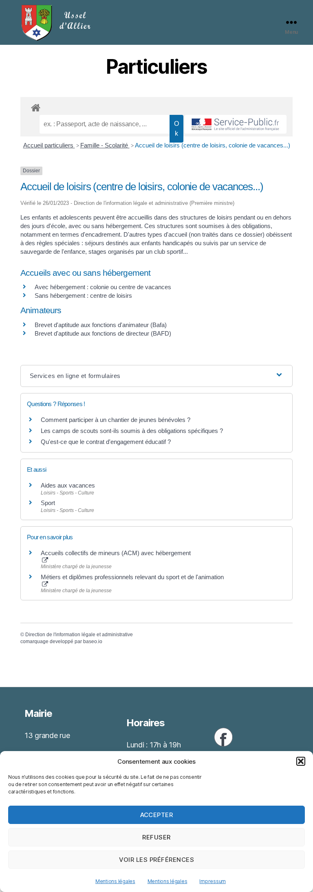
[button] (301, 761)
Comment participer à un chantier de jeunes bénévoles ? (115, 419)
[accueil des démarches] (156, 106)
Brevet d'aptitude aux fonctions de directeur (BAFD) (103, 333)
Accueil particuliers (49, 145)
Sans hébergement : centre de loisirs (83, 295)
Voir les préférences (156, 859)
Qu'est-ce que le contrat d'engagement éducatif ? (106, 441)
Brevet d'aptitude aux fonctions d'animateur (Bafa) (101, 324)
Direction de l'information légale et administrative (79, 634)
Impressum (212, 881)
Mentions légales (115, 881)
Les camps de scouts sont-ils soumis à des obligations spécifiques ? (132, 430)
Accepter (156, 815)
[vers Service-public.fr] (236, 124)
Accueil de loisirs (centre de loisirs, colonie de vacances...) (212, 145)
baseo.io (92, 641)
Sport (48, 502)
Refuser (156, 837)
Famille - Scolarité (105, 145)
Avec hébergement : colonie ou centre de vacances (103, 286)
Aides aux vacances (68, 485)
